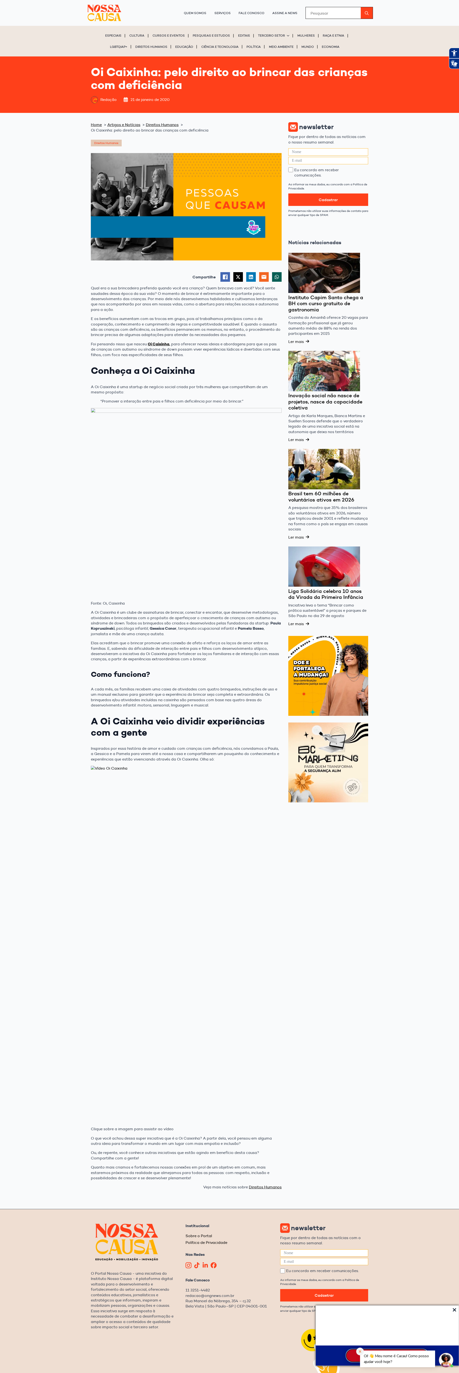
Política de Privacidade (206, 1242)
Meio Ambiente (281, 47)
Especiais (113, 35)
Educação (184, 47)
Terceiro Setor (271, 35)
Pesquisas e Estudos (211, 35)
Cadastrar (328, 199)
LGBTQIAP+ (118, 47)
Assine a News (284, 13)
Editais (244, 35)
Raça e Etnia (333, 35)
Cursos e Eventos (169, 35)
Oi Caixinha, (159, 344)
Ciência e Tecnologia (220, 47)
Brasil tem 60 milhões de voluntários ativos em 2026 (321, 497)
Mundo (307, 47)
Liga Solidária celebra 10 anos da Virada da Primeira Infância (325, 594)
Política (253, 47)
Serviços (222, 13)
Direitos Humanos (151, 47)
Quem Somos (195, 13)
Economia (330, 47)
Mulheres (306, 35)
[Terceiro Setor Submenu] (289, 35)
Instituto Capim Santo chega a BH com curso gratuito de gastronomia (325, 303)
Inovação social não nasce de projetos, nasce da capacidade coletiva (325, 401)
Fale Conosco (251, 13)
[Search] (367, 13)
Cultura (136, 35)
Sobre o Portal (199, 1236)
